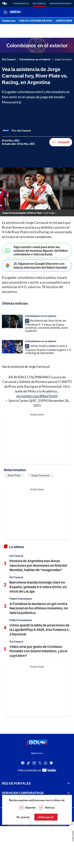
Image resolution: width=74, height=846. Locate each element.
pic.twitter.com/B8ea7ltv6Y (37, 396)
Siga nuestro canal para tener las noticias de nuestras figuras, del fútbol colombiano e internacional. (40, 250)
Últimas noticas (20, 3)
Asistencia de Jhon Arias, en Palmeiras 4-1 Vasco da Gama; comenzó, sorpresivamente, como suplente (46, 325)
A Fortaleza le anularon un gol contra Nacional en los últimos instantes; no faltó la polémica (38, 608)
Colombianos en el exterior (35, 59)
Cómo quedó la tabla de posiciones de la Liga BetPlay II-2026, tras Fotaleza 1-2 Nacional (39, 629)
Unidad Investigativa (61, 3)
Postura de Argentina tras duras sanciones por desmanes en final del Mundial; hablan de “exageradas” (38, 565)
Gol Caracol (39, 3)
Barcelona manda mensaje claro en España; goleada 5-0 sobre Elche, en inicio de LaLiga (38, 586)
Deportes (30, 807)
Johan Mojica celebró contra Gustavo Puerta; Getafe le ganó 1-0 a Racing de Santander (48, 349)
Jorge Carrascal (40, 475)
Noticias (50, 807)
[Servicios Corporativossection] (68, 793)
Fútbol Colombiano (20, 598)
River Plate (14, 475)
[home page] (4, 3)
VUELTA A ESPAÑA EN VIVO (35, 20)
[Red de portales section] (68, 783)
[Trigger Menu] (5, 12)
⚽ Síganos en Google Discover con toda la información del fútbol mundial (40, 265)
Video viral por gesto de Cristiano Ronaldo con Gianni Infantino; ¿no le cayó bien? (38, 651)
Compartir (64, 142)
